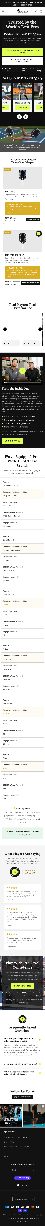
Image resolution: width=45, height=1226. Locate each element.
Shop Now (22, 107)
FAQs (6, 1156)
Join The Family (12, 441)
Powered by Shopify (26, 1215)
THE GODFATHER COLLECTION (15, 1137)
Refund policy (12, 1218)
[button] (3, 11)
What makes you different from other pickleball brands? (19, 1073)
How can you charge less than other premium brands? (18, 1039)
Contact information (23, 1221)
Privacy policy (38, 1215)
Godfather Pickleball (14, 1215)
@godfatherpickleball (22, 1097)
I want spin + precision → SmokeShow (22, 61)
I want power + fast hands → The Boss (22, 52)
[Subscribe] (33, 1170)
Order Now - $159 (22, 986)
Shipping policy (34, 1218)
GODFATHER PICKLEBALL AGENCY (16, 1147)
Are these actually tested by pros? (20, 1064)
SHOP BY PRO (9, 1142)
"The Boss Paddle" (35, 2)
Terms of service (23, 1218)
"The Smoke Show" (19, 2)
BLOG (6, 1152)
